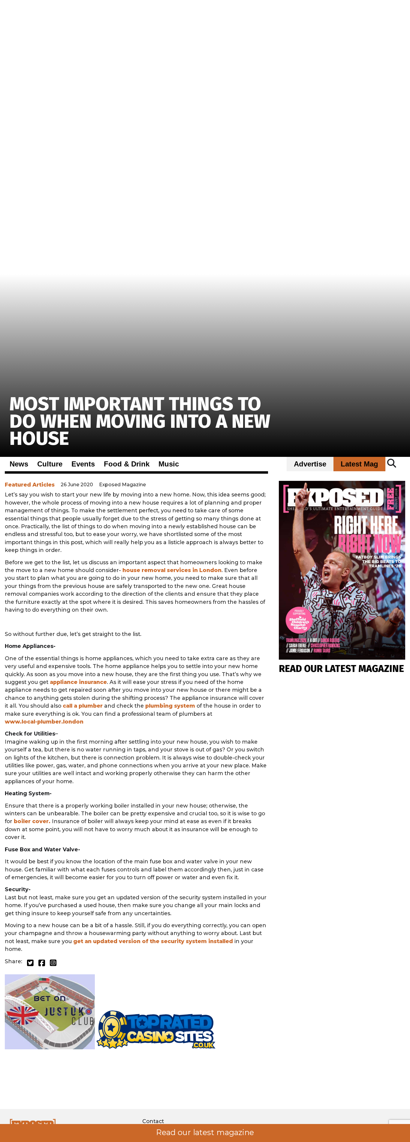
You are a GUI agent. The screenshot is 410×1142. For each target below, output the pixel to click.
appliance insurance (78, 682)
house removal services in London (172, 570)
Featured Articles (30, 484)
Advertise (310, 464)
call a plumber (83, 706)
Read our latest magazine (205, 1132)
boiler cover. (32, 821)
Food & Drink (126, 464)
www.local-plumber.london (44, 721)
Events (83, 464)
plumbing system (170, 706)
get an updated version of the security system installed (153, 941)
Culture (49, 464)
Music (168, 464)
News (19, 464)
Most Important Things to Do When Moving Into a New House (140, 421)
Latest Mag (359, 464)
